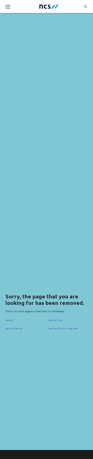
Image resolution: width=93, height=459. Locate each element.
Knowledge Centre (64, 328)
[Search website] (85, 6)
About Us (56, 320)
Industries (14, 328)
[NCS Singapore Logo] (48, 6)
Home (9, 320)
